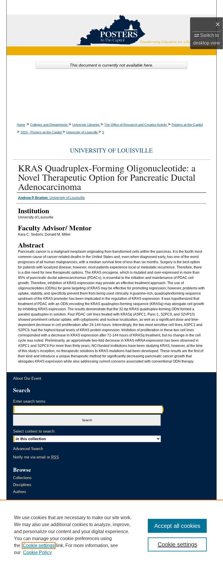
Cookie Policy (37, 552)
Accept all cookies (177, 526)
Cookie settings (39, 545)
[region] (111, 535)
